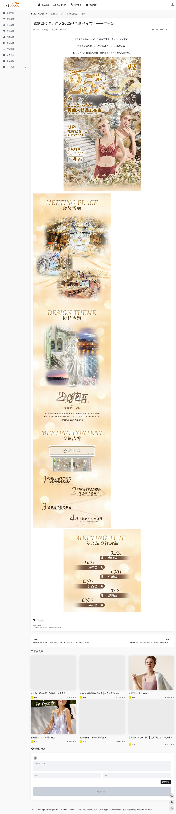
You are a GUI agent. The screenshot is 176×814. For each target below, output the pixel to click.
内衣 (47, 14)
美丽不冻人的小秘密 (138, 693)
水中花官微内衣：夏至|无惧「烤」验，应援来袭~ (151, 739)
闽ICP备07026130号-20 (69, 810)
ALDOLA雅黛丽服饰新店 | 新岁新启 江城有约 (100, 693)
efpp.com (45, 810)
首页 (34, 14)
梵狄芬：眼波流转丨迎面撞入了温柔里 (48, 693)
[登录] (172, 5)
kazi (64, 29)
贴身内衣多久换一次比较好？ (93, 737)
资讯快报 (41, 14)
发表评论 (165, 782)
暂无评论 (39, 748)
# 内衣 (41, 620)
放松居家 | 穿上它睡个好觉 (43, 737)
